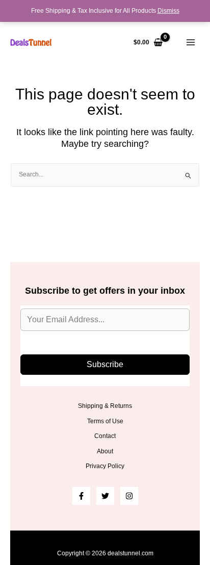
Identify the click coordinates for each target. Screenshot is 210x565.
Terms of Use (105, 421)
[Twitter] (105, 496)
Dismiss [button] (168, 10)
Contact (105, 436)
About (105, 451)
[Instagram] (129, 496)
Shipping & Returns (105, 405)
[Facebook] (81, 496)
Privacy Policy (105, 466)
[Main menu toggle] (190, 42)
